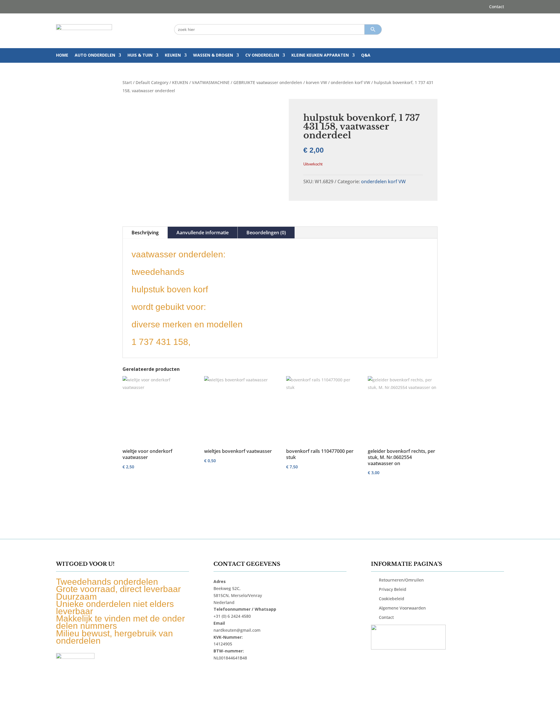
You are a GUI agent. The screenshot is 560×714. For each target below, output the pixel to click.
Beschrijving (145, 232)
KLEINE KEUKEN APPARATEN (320, 55)
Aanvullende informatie (202, 232)
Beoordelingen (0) (266, 232)
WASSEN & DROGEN (213, 55)
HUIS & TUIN (140, 55)
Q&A (365, 55)
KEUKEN (173, 55)
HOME (62, 55)
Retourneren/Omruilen (401, 580)
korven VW (316, 82)
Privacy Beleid (392, 589)
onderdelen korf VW (350, 82)
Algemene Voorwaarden (402, 608)
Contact (496, 7)
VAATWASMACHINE (211, 82)
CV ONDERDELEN (262, 55)
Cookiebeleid (391, 598)
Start (127, 82)
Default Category (152, 82)
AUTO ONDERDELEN (95, 55)
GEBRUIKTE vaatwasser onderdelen (267, 82)
